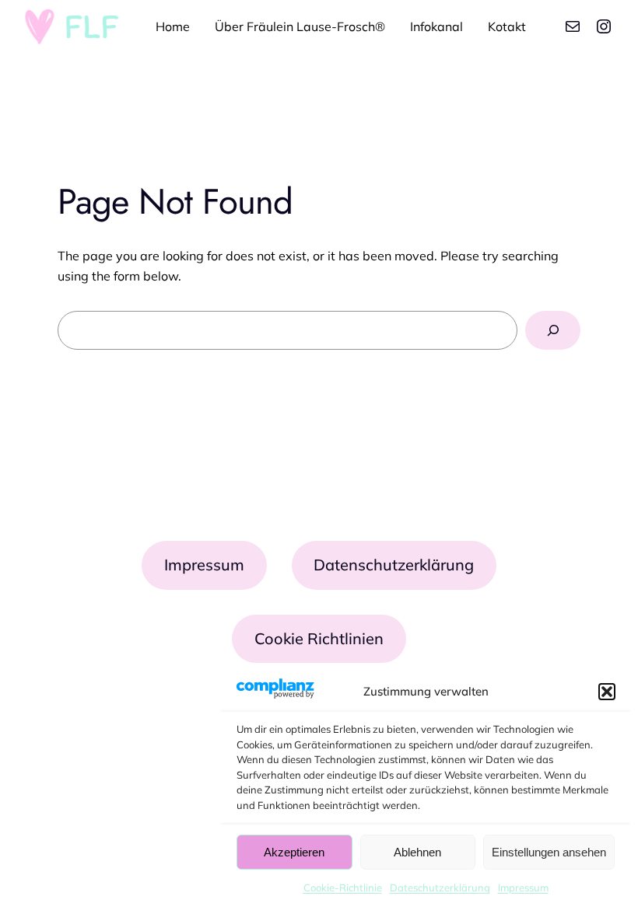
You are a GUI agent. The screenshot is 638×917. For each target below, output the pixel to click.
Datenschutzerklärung (394, 564)
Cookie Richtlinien (319, 638)
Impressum (523, 887)
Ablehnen (417, 852)
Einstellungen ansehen (549, 852)
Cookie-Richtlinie (342, 887)
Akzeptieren (294, 852)
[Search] (552, 330)
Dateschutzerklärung (440, 887)
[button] (607, 691)
